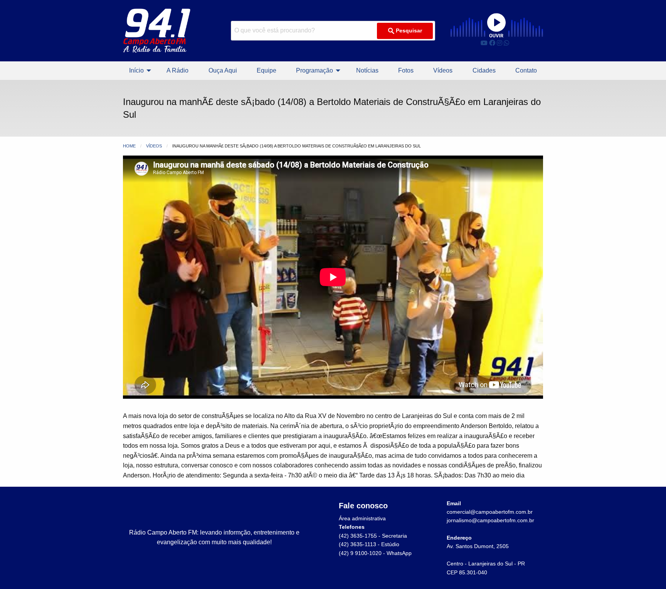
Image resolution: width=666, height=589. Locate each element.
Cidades (484, 70)
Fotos (406, 70)
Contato (526, 70)
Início (136, 70)
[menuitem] (138, 70)
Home (129, 146)
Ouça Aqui (223, 70)
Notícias (367, 70)
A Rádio (177, 70)
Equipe (266, 70)
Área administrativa (362, 518)
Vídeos (442, 70)
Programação (314, 70)
